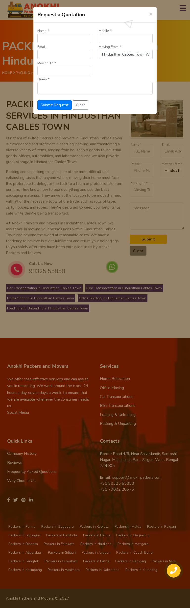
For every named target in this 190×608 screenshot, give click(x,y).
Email (41, 46)
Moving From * (110, 46)
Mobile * (105, 30)
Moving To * (46, 63)
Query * (43, 79)
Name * (43, 30)
